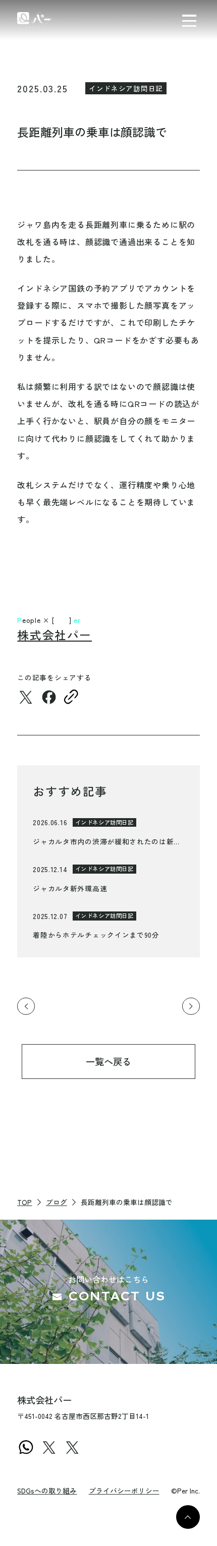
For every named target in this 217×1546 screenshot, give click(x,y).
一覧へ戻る (108, 1061)
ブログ (56, 1202)
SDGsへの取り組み (47, 1490)
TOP (24, 1202)
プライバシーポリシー (124, 1490)
